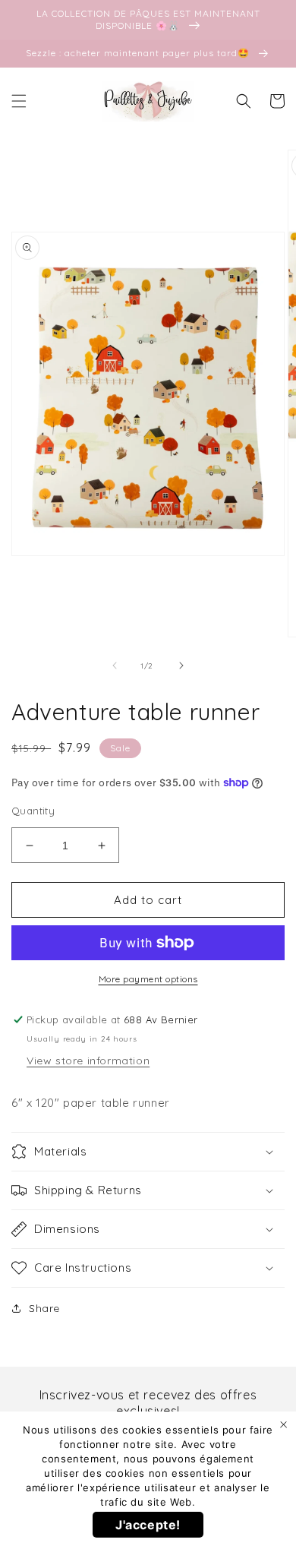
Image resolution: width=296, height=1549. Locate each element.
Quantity (33, 811)
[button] (19, 101)
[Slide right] (181, 665)
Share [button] (44, 1308)
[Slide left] (114, 665)
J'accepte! (148, 1524)
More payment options (148, 979)
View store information (88, 1060)
